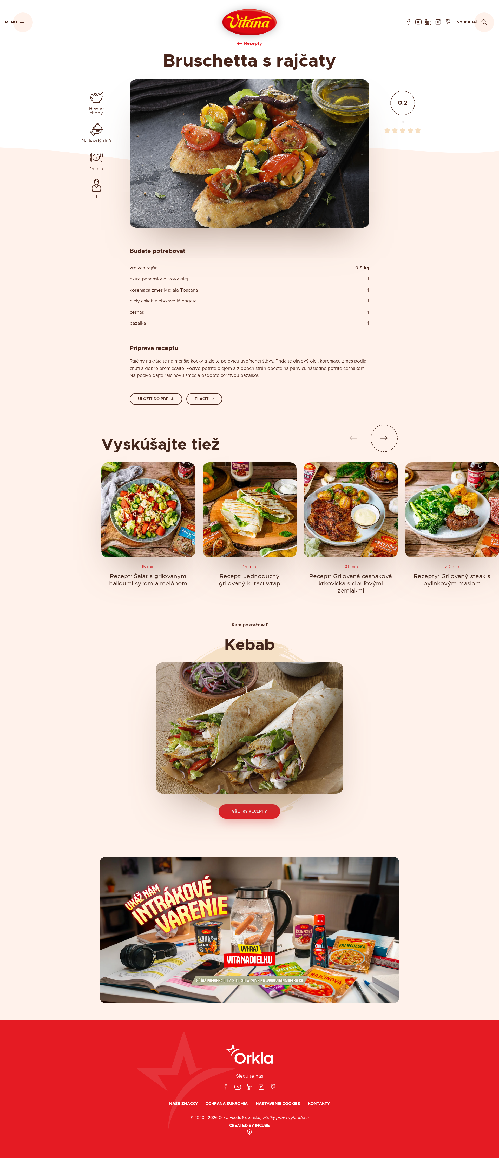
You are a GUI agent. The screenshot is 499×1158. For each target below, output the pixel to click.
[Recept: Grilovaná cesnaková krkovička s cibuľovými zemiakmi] (351, 509)
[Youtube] (418, 22)
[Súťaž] (249, 930)
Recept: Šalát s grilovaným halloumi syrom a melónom (148, 580)
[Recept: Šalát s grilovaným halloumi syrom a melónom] (148, 509)
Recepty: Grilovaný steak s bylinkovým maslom (452, 580)
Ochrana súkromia (227, 1104)
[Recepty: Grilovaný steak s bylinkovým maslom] (452, 509)
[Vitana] (249, 22)
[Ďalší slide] (384, 438)
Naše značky (183, 1104)
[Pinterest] (448, 22)
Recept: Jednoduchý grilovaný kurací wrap (249, 580)
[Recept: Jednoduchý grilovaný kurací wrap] (250, 509)
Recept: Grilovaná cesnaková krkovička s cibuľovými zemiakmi (351, 583)
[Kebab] (249, 728)
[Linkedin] (428, 22)
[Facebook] (408, 22)
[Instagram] (438, 22)
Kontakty (319, 1104)
